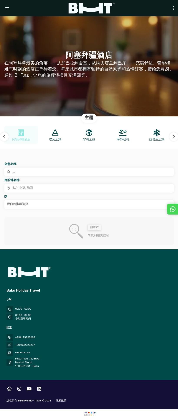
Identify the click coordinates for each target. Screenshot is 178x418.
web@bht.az (22, 352)
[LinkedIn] (39, 389)
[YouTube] (29, 389)
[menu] (173, 8)
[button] (4, 136)
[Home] (9, 389)
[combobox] (89, 188)
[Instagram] (19, 389)
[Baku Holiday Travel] (29, 272)
